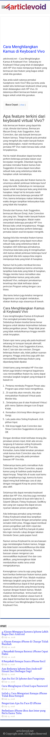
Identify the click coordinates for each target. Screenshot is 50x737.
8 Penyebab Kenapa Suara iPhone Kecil (23, 661)
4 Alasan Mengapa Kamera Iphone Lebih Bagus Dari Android (25, 633)
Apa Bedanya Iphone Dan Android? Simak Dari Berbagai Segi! (22, 670)
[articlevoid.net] (25, 6)
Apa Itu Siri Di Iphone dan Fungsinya (23, 678)
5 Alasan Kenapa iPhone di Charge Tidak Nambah (25, 643)
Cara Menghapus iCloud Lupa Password (25, 686)
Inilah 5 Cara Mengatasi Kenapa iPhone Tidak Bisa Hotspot (24, 694)
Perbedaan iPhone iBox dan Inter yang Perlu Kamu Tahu (24, 712)
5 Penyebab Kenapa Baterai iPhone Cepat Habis (25, 653)
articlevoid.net (25, 730)
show (22, 105)
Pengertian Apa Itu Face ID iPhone (21, 703)
